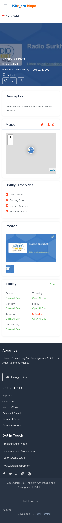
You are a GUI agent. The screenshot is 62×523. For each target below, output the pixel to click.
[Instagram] (23, 474)
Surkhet (11, 75)
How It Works (10, 407)
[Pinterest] (29, 474)
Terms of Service (12, 419)
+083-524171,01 (40, 69)
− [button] (10, 142)
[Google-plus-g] (16, 474)
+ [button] (10, 137)
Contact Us (8, 401)
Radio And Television (13, 69)
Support (7, 395)
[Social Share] (21, 80)
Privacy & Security (12, 413)
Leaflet (52, 169)
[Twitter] (10, 474)
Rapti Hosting (43, 513)
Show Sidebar (13, 16)
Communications (11, 425)
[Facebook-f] (4, 474)
